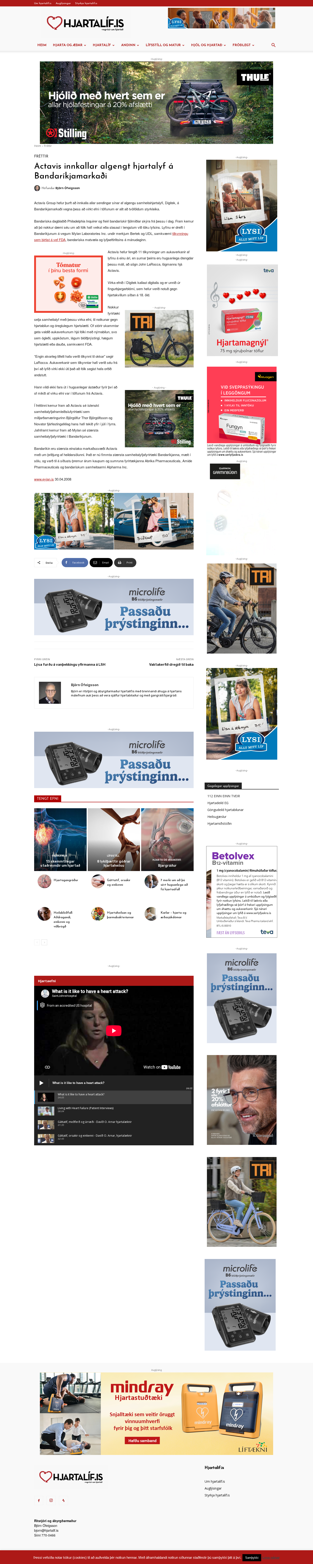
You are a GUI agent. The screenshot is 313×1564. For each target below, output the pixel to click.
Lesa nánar (271, 1557)
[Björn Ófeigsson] (37, 188)
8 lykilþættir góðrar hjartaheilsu (114, 863)
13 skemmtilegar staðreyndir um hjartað (60, 863)
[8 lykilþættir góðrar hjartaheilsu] (114, 839)
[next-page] (44, 942)
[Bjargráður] (167, 839)
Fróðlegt (242, 45)
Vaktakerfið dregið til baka (171, 664)
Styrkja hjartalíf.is (86, 3)
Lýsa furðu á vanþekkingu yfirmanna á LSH (69, 664)
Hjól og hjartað (206, 45)
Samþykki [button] (251, 1557)
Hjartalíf (102, 45)
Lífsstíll (113, 856)
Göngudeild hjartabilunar (225, 810)
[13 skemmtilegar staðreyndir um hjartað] (60, 839)
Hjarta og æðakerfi (167, 860)
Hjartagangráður (66, 880)
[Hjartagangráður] (44, 881)
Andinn (128, 45)
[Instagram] (51, 1500)
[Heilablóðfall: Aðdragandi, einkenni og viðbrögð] (44, 914)
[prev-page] (37, 942)
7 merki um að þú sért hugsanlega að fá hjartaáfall (174, 885)
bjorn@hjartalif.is (46, 1530)
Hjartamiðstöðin (219, 823)
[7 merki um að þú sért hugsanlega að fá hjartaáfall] (151, 881)
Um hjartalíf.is (42, 3)
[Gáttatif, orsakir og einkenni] (98, 881)
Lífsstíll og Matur (163, 45)
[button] (273, 46)
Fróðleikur (59, 856)
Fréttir (48, 146)
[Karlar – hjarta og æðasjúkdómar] (151, 914)
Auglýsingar (63, 3)
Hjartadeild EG (217, 803)
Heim (42, 45)
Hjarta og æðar (67, 45)
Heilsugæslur (216, 816)
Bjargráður (167, 865)
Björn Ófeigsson (67, 188)
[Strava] (63, 1500)
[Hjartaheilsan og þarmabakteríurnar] (98, 914)
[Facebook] (38, 1500)
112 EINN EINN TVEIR (223, 796)
